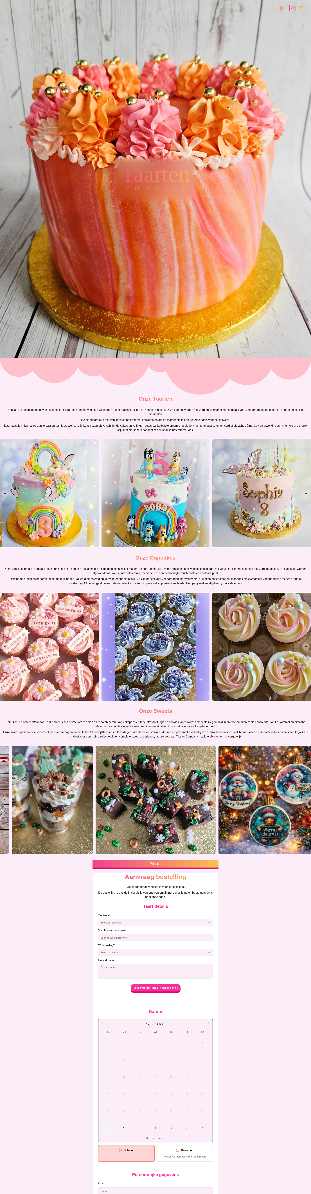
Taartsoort (104, 915)
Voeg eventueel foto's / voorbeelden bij (156, 987)
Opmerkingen (106, 960)
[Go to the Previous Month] (102, 1022)
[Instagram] (292, 8)
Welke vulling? (106, 945)
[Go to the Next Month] (209, 1022)
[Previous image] (5, 493)
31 (124, 1128)
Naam (101, 1183)
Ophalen (128, 1150)
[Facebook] (282, 8)
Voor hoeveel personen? (112, 930)
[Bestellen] (302, 8)
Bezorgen (187, 1150)
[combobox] (155, 922)
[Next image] (306, 493)
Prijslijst (155, 864)
